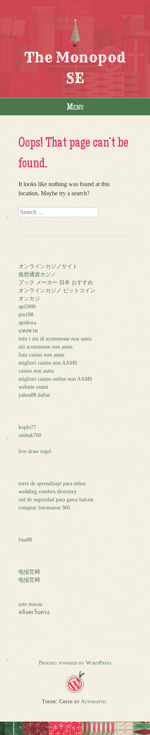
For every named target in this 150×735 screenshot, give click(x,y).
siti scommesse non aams (45, 347)
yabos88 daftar (34, 395)
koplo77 (27, 427)
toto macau (30, 604)
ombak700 (29, 435)
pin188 (25, 315)
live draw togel (34, 451)
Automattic (94, 701)
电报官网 (29, 572)
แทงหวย (28, 331)
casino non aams (36, 371)
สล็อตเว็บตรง (34, 612)
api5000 (27, 306)
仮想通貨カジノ (37, 274)
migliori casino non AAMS (47, 363)
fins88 (25, 540)
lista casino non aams (41, 355)
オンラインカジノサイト (48, 266)
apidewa (27, 323)
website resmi (33, 387)
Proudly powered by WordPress (75, 663)
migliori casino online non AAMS (55, 379)
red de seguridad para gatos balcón (55, 500)
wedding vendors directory (47, 491)
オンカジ (29, 298)
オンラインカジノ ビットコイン (56, 290)
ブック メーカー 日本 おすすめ (55, 282)
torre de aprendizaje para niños (51, 483)
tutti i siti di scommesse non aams (55, 339)
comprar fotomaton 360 (44, 508)
